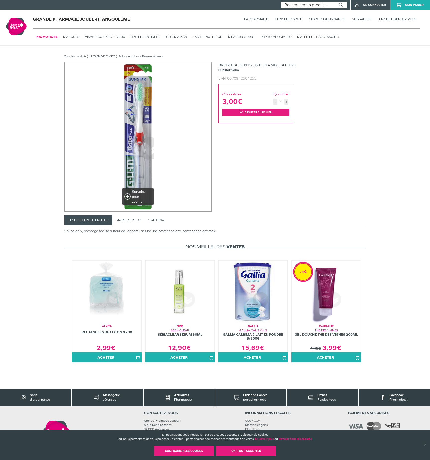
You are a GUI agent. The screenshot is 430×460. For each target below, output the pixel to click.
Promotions (47, 37)
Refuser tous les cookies (295, 439)
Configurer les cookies (184, 451)
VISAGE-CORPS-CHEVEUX (105, 37)
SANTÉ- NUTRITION (208, 37)
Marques (71, 37)
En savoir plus (264, 439)
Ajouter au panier (258, 112)
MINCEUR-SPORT (241, 37)
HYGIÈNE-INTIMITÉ (145, 37)
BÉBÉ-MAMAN (176, 37)
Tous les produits (75, 56)
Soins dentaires (129, 56)
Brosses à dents (152, 56)
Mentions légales (256, 425)
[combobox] (308, 4)
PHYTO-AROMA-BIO (276, 37)
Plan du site (253, 429)
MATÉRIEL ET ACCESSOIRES (318, 37)
